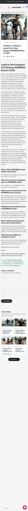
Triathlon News (7, 12)
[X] (9, 56)
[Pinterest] (11, 56)
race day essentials (17, 261)
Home (2, 12)
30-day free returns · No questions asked (15, 1)
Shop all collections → (15, 265)
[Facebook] (7, 56)
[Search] (24, 7)
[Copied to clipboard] (13, 56)
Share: (4, 56)
